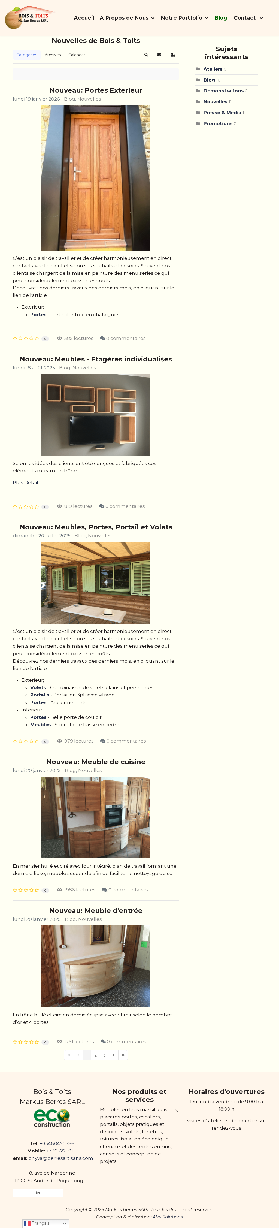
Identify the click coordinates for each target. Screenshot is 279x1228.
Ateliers (213, 69)
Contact (245, 18)
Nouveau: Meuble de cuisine (95, 762)
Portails (39, 695)
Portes (38, 314)
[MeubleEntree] (95, 966)
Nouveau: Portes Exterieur (96, 90)
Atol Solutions (168, 1217)
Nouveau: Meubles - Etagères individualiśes (96, 359)
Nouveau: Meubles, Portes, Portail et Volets (96, 527)
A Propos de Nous (124, 18)
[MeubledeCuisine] (95, 817)
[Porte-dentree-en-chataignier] (95, 178)
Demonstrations (224, 90)
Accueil (84, 18)
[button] (146, 55)
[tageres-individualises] (95, 415)
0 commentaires (126, 338)
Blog (220, 18)
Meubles (40, 724)
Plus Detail (25, 482)
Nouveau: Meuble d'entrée (95, 911)
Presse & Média (222, 112)
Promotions (218, 123)
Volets (38, 687)
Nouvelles (89, 99)
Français (40, 1223)
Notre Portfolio (181, 18)
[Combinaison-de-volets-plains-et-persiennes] (95, 583)
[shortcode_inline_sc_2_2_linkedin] (38, 1193)
